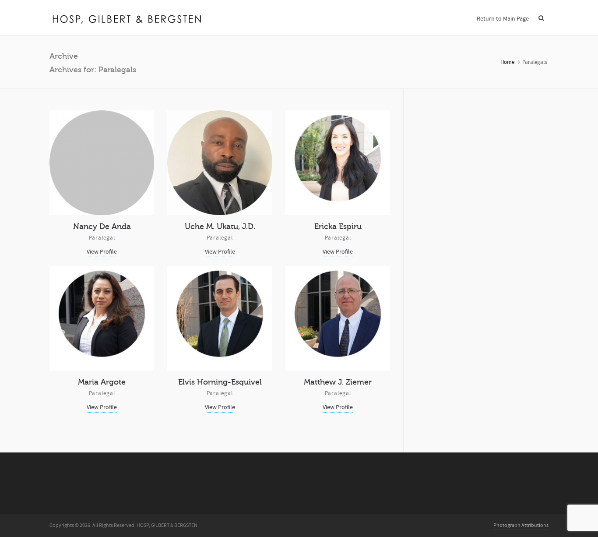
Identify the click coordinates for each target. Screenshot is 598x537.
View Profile (102, 252)
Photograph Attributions (521, 525)
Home (507, 62)
